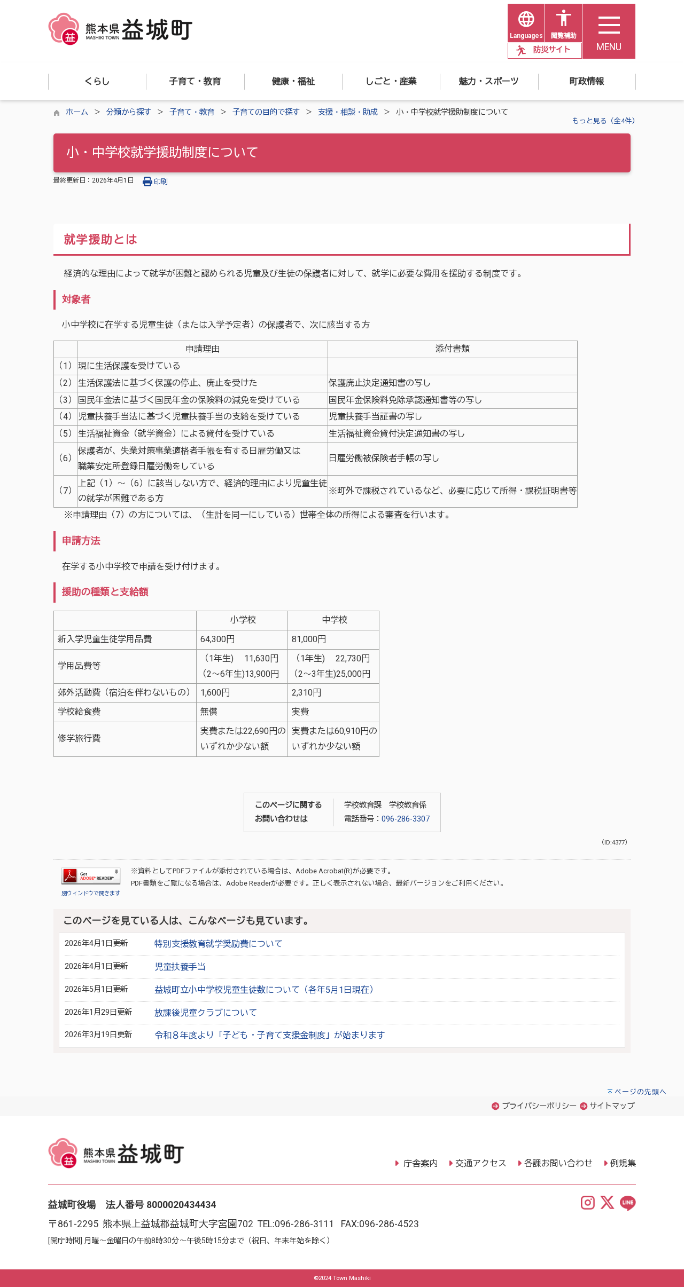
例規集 (623, 1163)
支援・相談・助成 (348, 112)
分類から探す (128, 112)
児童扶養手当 (180, 967)
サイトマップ (611, 1106)
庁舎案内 (419, 1163)
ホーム (77, 112)
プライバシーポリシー (539, 1106)
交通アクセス (481, 1163)
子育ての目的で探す (266, 112)
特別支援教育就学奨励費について (218, 944)
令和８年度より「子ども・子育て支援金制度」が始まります (269, 1035)
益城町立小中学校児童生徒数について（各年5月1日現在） (266, 990)
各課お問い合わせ (558, 1163)
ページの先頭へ (641, 1092)
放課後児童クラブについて (205, 1013)
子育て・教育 (191, 112)
